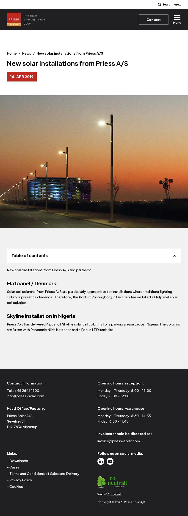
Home (12, 53)
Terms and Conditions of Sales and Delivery (44, 473)
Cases (14, 467)
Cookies (16, 486)
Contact (154, 19)
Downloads (18, 460)
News (26, 53)
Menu (177, 22)
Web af (109, 494)
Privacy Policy (20, 480)
